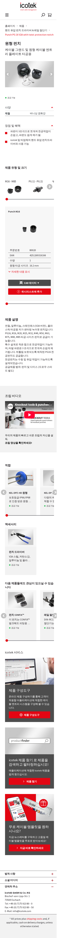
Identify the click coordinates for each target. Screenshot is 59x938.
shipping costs (34, 918)
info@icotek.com (22, 911)
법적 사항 (10, 873)
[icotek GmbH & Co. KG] (28, 6)
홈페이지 (10, 25)
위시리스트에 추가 (31, 291)
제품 (21, 25)
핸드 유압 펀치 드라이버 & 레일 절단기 (26, 30)
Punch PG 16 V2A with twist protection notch (29, 34)
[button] (8, 74)
